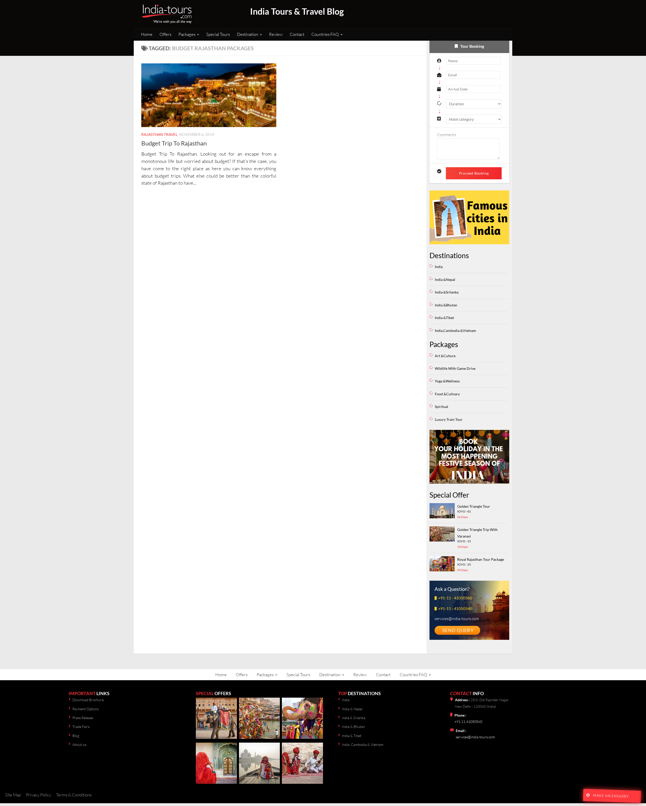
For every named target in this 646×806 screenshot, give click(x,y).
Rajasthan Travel (159, 134)
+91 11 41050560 (468, 721)
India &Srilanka (447, 292)
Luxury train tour (449, 419)
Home (146, 34)
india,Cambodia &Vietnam (455, 330)
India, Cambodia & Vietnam (362, 744)
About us (79, 744)
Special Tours (218, 34)
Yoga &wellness (447, 381)
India (439, 266)
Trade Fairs (81, 726)
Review (276, 34)
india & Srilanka (353, 718)
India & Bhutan (353, 726)
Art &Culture (445, 356)
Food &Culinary (447, 394)
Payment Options (85, 709)
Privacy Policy (38, 794)
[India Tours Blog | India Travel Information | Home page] (166, 14)
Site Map (13, 794)
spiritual (441, 406)
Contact (297, 34)
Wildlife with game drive (455, 368)
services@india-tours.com (475, 737)
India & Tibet (351, 736)
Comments (446, 134)
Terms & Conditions (74, 794)
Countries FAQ (325, 34)
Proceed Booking (474, 173)
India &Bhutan (446, 305)
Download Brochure (88, 700)
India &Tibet (444, 317)
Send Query (458, 630)
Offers (165, 34)
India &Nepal (445, 279)
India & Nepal (352, 709)
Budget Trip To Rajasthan (174, 143)
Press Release (82, 718)
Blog (75, 736)
